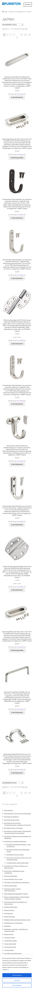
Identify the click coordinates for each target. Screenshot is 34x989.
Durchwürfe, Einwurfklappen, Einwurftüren (16, 882)
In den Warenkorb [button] (17, 97)
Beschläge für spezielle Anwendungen (15, 841)
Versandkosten (21, 94)
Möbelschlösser (8, 934)
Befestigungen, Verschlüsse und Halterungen (17, 813)
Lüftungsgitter (8, 913)
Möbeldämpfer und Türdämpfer (13, 923)
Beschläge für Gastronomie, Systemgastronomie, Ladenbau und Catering (17, 824)
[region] (17, 971)
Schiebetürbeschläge (10, 940)
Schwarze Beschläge (10, 944)
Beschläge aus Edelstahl (11, 817)
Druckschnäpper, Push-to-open (13, 879)
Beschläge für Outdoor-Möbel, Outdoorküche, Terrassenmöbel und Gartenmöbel (17, 832)
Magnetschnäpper (9, 916)
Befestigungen (8, 810)
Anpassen (17, 980)
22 (25, 34)
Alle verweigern (17, 985)
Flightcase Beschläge (10, 885)
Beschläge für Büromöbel (11, 820)
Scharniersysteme (9, 937)
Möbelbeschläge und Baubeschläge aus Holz (17, 920)
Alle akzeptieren (17, 975)
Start (5, 11)
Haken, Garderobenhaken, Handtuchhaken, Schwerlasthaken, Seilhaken (17, 898)
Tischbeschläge (9, 950)
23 (29, 34)
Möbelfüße (7, 926)
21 (21, 34)
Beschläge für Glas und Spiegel (13, 828)
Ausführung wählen (17, 158)
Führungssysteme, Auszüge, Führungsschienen (12, 890)
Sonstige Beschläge (10, 947)
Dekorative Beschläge (10, 876)
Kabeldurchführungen (10, 907)
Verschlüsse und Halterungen (13, 953)
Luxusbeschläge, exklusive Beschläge (17, 863)
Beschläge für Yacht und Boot (15, 854)
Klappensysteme (9, 910)
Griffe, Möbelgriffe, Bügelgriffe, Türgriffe (16, 894)
